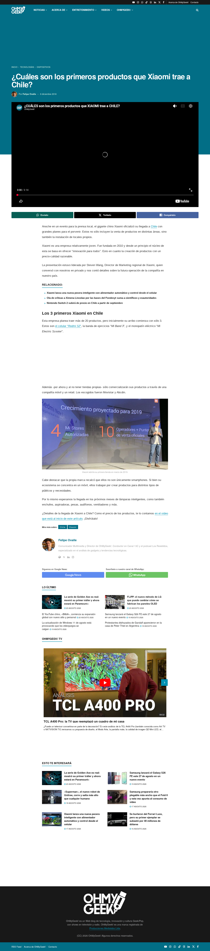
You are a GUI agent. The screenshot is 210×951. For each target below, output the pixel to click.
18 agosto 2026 (149, 626)
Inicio (14, 67)
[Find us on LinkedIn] (155, 2)
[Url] (59, 557)
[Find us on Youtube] (133, 2)
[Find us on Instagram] (138, 2)
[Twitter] (64, 557)
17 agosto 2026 (138, 806)
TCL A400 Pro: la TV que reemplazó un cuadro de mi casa (84, 721)
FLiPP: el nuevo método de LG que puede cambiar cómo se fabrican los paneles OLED (144, 600)
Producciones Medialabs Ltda (104, 928)
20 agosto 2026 (73, 608)
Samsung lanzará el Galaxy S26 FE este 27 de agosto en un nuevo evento (133, 615)
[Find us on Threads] (151, 2)
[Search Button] (197, 10)
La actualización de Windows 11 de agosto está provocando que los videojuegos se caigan (66, 626)
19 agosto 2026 (135, 617)
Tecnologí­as (27, 67)
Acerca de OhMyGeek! (178, 2)
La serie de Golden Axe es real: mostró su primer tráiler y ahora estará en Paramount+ (81, 600)
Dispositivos (43, 67)
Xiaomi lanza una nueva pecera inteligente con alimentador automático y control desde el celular (102, 292)
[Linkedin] (68, 557)
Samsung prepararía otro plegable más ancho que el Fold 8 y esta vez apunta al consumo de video (149, 797)
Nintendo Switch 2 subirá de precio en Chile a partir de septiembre (85, 303)
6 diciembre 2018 (48, 93)
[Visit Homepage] (18, 10)
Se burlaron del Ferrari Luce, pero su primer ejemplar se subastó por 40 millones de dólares (146, 819)
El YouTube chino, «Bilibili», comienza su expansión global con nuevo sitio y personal (68, 615)
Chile (154, 226)
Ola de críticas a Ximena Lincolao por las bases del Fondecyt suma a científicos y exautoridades (101, 297)
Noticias (39, 9)
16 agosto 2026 (138, 828)
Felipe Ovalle (29, 93)
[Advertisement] (105, 40)
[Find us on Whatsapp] (142, 2)
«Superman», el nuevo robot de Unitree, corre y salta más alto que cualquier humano (82, 795)
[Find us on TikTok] (146, 2)
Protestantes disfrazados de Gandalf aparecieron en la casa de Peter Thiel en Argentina (133, 624)
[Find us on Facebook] (163, 2)
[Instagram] (73, 557)
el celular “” (68, 326)
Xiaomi (72, 527)
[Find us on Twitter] (159, 2)
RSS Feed (16, 946)
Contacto (194, 2)
